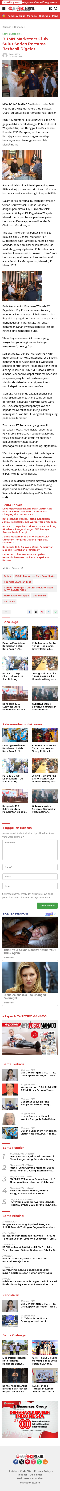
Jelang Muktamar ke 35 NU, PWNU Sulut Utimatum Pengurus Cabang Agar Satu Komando (25, 539)
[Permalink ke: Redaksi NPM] (5, 55)
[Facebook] (15, 1462)
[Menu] (4, 8)
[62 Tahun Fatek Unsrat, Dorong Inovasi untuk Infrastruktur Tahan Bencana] (10, 1321)
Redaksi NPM (14, 54)
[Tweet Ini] (36, 612)
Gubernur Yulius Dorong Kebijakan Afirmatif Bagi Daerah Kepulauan (35, 1103)
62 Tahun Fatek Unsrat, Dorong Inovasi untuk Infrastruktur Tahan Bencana (38, 1320)
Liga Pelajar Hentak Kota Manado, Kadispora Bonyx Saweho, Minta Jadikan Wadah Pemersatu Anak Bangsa (14, 1360)
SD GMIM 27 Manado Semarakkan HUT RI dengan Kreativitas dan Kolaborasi (32, 1180)
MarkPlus (9, 601)
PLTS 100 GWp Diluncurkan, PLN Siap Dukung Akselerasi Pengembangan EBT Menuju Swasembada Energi (29, 529)
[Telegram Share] (48, 612)
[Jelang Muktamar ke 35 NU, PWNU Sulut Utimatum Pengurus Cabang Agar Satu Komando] (45, 663)
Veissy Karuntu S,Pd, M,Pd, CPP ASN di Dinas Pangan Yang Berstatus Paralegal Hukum (39, 1089)
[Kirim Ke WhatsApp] (55, 612)
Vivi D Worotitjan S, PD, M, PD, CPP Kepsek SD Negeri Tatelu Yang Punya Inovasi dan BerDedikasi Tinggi (38, 1074)
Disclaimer (36, 1474)
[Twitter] (21, 1462)
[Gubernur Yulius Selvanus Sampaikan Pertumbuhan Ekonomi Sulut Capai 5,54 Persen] (45, 693)
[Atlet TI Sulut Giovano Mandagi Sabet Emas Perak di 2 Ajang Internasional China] (45, 1347)
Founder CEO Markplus (17, 581)
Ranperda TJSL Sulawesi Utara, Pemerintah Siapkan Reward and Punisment (27, 548)
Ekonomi (6, 33)
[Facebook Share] (29, 612)
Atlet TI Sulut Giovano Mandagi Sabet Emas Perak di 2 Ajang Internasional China (32, 1169)
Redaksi (22, 1474)
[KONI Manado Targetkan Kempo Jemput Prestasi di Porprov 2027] (45, 1375)
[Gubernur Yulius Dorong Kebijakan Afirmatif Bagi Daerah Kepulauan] (10, 1104)
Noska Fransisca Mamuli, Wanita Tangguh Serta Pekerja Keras (39, 1118)
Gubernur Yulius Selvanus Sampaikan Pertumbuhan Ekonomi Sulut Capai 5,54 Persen (25, 557)
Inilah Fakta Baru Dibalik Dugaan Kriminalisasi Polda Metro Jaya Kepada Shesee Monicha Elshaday (29, 1283)
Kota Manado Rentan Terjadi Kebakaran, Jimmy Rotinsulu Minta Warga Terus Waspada (29, 520)
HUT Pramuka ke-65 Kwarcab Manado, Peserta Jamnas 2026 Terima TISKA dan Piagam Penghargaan (33, 1203)
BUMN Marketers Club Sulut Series (35, 576)
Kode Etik (25, 1471)
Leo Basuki (39, 595)
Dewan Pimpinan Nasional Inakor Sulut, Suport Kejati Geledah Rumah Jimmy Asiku (27, 1271)
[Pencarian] (56, 8)
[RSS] (45, 1462)
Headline (17, 33)
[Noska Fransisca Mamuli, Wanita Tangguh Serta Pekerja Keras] (10, 1119)
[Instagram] (33, 1462)
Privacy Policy (42, 1471)
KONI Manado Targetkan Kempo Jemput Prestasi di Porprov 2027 (43, 1388)
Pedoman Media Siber (30, 1478)
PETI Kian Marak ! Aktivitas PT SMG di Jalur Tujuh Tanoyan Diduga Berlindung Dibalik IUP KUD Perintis (29, 1249)
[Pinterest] (27, 1462)
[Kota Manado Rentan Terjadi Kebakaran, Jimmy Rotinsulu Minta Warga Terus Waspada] (45, 633)
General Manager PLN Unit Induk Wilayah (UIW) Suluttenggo (28, 588)
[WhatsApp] (39, 1462)
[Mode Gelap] (50, 8)
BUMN (7, 576)
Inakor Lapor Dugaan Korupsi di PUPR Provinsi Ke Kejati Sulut (25, 1260)
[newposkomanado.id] (22, 8)
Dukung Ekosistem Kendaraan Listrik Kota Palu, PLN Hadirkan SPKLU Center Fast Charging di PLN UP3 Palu (27, 511)
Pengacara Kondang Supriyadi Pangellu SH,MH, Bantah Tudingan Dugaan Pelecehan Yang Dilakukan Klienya (28, 1226)
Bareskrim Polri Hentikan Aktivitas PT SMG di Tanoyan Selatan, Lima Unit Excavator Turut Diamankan (28, 1237)
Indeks (13, 1471)
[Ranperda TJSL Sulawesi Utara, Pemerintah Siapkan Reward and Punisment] (15, 693)
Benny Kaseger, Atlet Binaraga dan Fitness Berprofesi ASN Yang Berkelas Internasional (15, 1388)
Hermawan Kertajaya (16, 595)
